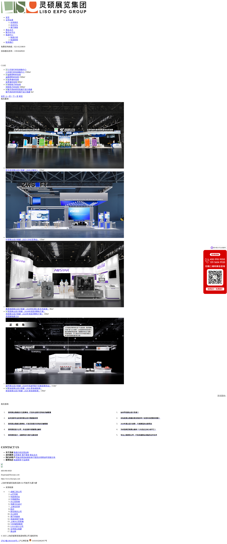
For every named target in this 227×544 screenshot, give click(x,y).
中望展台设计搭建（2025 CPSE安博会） (22, 240)
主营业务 (25, 452)
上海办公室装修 (17, 521)
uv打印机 (14, 494)
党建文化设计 (16, 504)
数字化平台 (10, 32)
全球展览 (14, 22)
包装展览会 (15, 497)
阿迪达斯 (19, 457)
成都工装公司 (16, 492)
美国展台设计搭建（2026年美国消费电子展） (25, 314)
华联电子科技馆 (12, 87)
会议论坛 (14, 25)
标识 (12, 509)
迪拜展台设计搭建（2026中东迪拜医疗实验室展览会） (28, 386)
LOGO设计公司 (16, 526)
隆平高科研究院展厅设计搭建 (18, 92)
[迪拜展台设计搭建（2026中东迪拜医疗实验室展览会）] (65, 384)
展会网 (13, 531)
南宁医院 (34, 457)
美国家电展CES (12, 316)
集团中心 (9, 35)
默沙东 (52, 457)
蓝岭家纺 (27, 457)
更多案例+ (221, 396)
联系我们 (9, 42)
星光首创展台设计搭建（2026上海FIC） (22, 170)
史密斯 (41, 457)
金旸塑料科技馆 (12, 77)
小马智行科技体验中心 (15, 72)
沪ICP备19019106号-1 (10, 541)
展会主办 (9, 30)
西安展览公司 (16, 512)
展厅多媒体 (15, 516)
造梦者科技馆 (11, 82)
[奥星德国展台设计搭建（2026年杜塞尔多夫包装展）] (65, 307)
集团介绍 (14, 37)
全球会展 (9, 20)
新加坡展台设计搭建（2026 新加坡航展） (23, 391)
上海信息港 (15, 507)
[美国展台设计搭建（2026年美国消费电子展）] (25, 311)
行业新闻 (25, 460)
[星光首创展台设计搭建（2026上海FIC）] (65, 168)
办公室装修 (15, 502)
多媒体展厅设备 (17, 519)
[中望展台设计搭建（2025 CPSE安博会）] (65, 237)
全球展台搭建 (16, 529)
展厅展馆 (14, 27)
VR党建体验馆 (16, 524)
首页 (7, 17)
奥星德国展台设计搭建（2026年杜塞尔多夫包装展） (27, 309)
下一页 (15, 96)
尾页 (21, 96)
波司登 (47, 457)
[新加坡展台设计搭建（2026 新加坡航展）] (24, 388)
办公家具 (14, 514)
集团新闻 (14, 40)
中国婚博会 (15, 499)
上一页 (8, 96)
